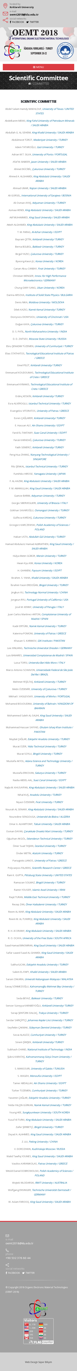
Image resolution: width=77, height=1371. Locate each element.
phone (9, 1254)
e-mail (13, 11)
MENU (39, 67)
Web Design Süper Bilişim (38, 1362)
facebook (13, 1272)
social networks (18, 18)
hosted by (15, 4)
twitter (30, 1272)
